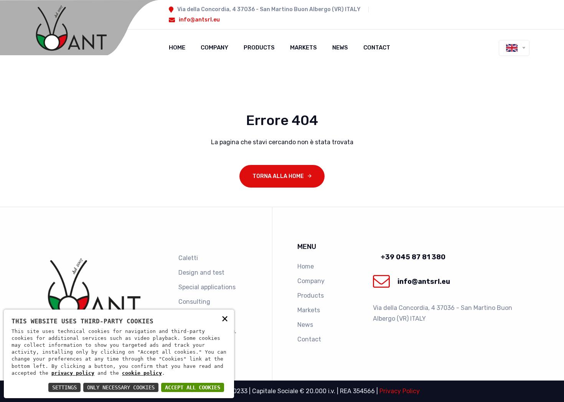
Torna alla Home (278, 176)
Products (259, 47)
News (340, 47)
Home (177, 47)
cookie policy (142, 373)
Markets (303, 47)
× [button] (224, 318)
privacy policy (72, 373)
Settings (64, 387)
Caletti (188, 258)
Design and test (201, 272)
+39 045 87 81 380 (413, 257)
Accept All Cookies (192, 387)
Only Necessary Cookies (121, 387)
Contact (376, 47)
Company (214, 47)
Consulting (194, 301)
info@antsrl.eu (199, 19)
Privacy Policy (399, 391)
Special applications (207, 287)
